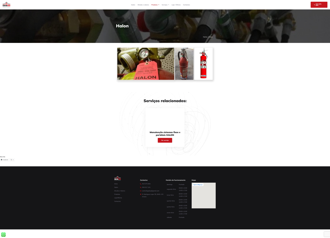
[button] (155, 5)
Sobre (133, 5)
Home (205, 37)
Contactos (186, 5)
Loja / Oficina (176, 5)
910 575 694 (318, 4)
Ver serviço (165, 140)
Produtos (154, 5)
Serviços (164, 5)
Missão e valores (143, 5)
